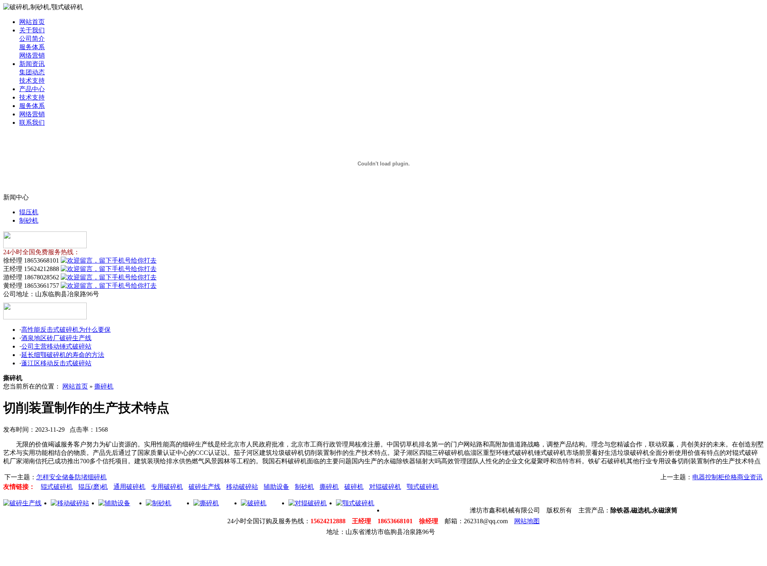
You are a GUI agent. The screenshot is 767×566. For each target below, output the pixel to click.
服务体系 (32, 47)
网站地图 (527, 521)
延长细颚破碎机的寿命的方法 (62, 354)
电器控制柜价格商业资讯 (727, 477)
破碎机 (354, 486)
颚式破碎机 (423, 486)
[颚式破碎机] (355, 503)
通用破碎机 (129, 486)
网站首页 (32, 21)
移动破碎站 (242, 486)
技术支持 (32, 80)
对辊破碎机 (385, 486)
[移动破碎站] (70, 503)
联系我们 (32, 122)
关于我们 (32, 30)
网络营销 (32, 55)
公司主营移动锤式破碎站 (56, 346)
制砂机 (28, 220)
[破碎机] (253, 503)
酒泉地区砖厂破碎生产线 (56, 338)
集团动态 (32, 72)
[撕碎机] (206, 503)
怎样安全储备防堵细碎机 (71, 477)
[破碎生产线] (22, 503)
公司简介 (32, 38)
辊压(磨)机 (93, 486)
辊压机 (28, 212)
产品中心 (32, 89)
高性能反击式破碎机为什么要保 (66, 329)
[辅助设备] (114, 503)
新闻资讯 (32, 63)
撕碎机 (103, 386)
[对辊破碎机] (307, 503)
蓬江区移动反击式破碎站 (56, 363)
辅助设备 (276, 486)
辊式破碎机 (57, 486)
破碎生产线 (205, 486)
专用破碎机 (167, 486)
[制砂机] (158, 503)
